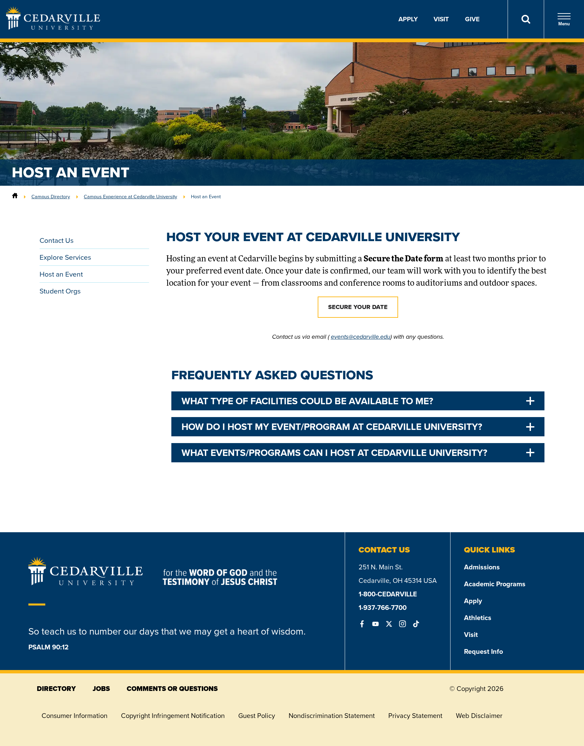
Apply (408, 19)
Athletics (477, 618)
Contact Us (57, 240)
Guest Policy (256, 716)
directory (56, 689)
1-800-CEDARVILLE (388, 594)
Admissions (482, 567)
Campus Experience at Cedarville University (130, 196)
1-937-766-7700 (383, 607)
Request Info (483, 651)
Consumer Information (74, 716)
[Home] (15, 196)
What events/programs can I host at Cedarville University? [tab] (334, 453)
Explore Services (65, 257)
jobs (101, 689)
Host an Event (61, 274)
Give (472, 19)
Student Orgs (60, 291)
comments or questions (172, 689)
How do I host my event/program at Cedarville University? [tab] (331, 427)
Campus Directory (50, 196)
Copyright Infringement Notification (173, 716)
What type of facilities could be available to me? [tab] (307, 401)
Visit (441, 19)
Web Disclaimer (479, 716)
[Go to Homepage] (53, 27)
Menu (564, 23)
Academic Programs (495, 584)
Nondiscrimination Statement (332, 716)
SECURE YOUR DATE (358, 307)
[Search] (526, 19)
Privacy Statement (415, 716)
